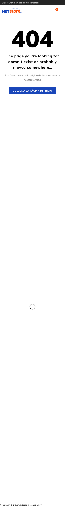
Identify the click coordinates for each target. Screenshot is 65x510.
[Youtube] (33, 485)
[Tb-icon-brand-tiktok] (47, 485)
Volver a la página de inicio (32, 90)
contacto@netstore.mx (16, 376)
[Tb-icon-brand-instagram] (25, 485)
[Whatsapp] (40, 485)
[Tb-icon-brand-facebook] (18, 485)
